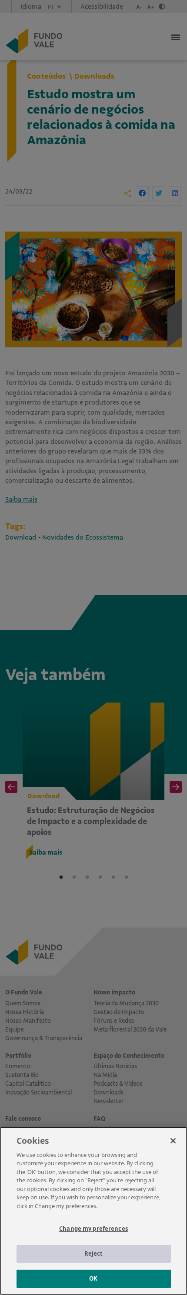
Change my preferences (93, 1229)
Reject (93, 1253)
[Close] (173, 1140)
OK (93, 1278)
